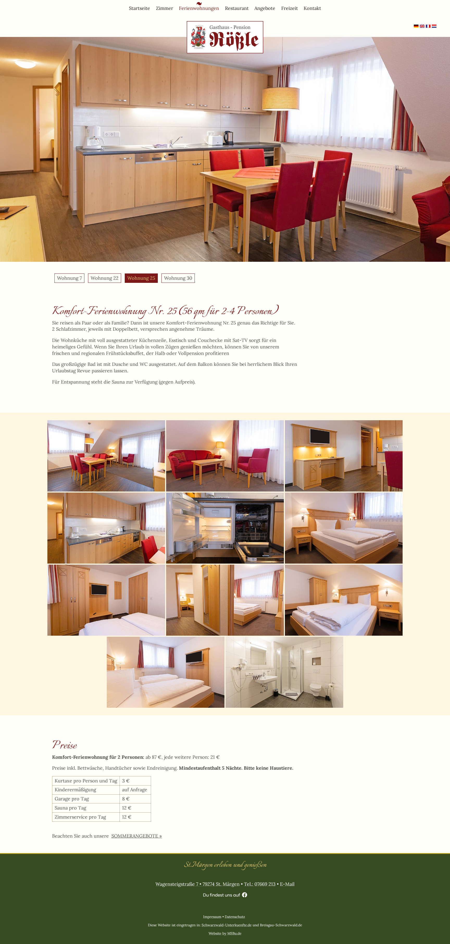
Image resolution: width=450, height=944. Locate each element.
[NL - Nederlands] (434, 28)
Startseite (139, 8)
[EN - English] (422, 28)
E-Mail (287, 884)
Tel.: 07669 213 (260, 884)
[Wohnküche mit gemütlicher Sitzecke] (106, 455)
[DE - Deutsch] (416, 28)
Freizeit (289, 8)
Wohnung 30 (178, 278)
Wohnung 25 (141, 278)
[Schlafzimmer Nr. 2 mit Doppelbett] (344, 600)
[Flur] (225, 600)
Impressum (212, 916)
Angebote (264, 8)
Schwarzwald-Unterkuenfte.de (227, 925)
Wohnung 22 (104, 278)
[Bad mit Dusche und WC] (284, 672)
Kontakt (312, 8)
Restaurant (237, 8)
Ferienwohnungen (199, 8)
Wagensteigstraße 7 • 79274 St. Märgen (197, 884)
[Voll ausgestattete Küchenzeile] (106, 528)
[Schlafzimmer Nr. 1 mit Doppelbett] (344, 528)
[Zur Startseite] (225, 24)
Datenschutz (235, 916)
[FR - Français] (428, 28)
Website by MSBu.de (225, 933)
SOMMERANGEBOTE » (136, 836)
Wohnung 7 (69, 278)
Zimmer (164, 8)
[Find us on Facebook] (225, 895)
